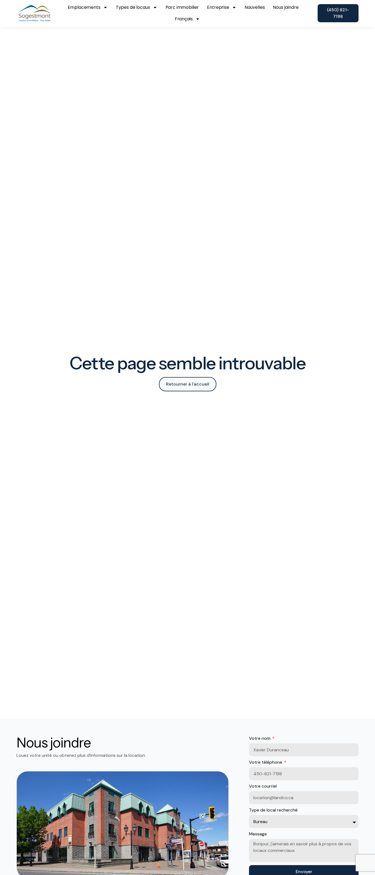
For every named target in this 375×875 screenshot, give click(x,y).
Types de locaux (133, 7)
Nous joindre (285, 7)
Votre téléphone (266, 762)
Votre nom (260, 738)
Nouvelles (255, 7)
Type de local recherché (273, 810)
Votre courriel (263, 786)
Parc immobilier (182, 7)
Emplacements (84, 7)
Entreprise (218, 7)
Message (258, 834)
